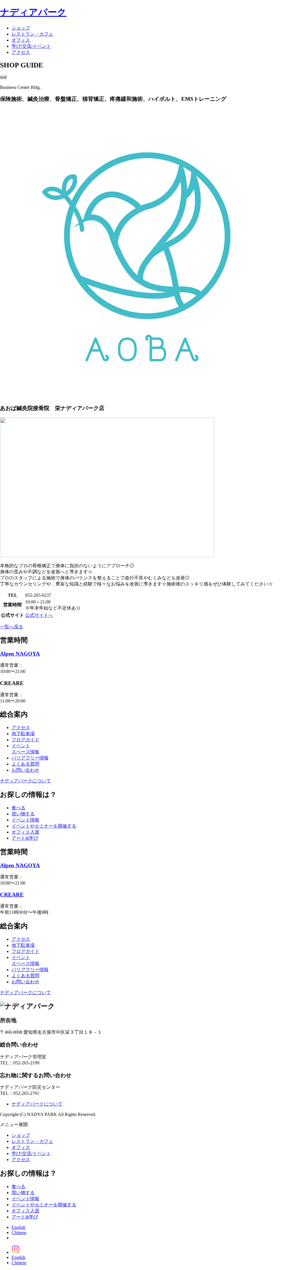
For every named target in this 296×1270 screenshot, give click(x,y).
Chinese (19, 1232)
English (18, 1227)
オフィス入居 (25, 832)
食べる (18, 807)
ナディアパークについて (25, 780)
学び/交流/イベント (31, 46)
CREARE (12, 895)
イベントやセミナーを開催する (44, 826)
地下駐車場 (23, 733)
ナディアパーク (33, 12)
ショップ (21, 27)
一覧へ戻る (11, 626)
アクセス (21, 52)
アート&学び (25, 838)
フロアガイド (25, 739)
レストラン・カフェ (32, 34)
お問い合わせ (25, 770)
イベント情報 (25, 819)
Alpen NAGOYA (20, 654)
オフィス (21, 40)
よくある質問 (25, 764)
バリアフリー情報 (30, 757)
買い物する (23, 813)
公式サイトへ (39, 615)
